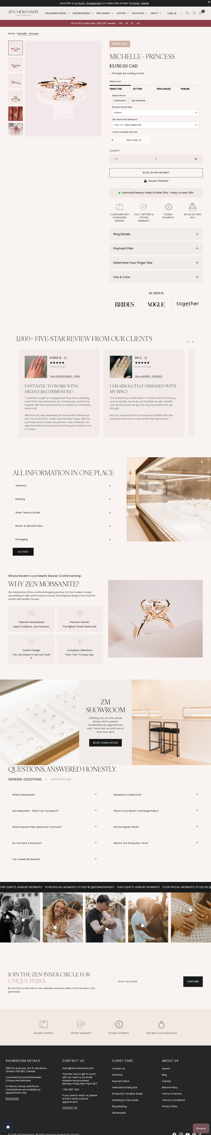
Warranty (21, 485)
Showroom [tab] (61, 779)
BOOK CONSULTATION (105, 742)
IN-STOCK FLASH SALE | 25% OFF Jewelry (94, 23)
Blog (164, 1074)
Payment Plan (123, 248)
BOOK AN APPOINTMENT (156, 172)
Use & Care (121, 277)
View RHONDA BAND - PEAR (65, 376)
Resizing (20, 499)
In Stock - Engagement (135, 3)
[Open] (8, 1127)
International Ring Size (124, 1087)
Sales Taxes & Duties (27, 512)
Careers (166, 1081)
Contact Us (118, 1068)
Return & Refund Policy (29, 526)
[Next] (193, 342)
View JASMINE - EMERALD (148, 376)
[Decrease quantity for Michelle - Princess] (116, 159)
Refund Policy (170, 1087)
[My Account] (194, 13)
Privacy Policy (170, 1106)
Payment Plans (120, 1081)
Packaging (21, 539)
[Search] (187, 13)
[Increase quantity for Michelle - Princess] (196, 159)
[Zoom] (94, 47)
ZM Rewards (119, 1112)
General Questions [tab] (25, 779)
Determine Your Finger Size (132, 263)
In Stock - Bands (84, 3)
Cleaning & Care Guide (125, 1100)
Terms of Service (172, 1093)
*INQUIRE (116, 132)
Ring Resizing (119, 1106)
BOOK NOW (12, 1098)
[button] (23, 552)
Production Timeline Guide (127, 1093)
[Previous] (188, 342)
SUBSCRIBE (193, 981)
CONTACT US (69, 1107)
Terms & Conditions (173, 1100)
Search (166, 1068)
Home (11, 33)
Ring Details (121, 234)
